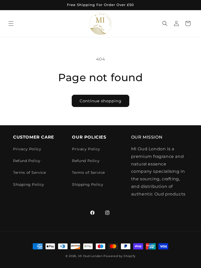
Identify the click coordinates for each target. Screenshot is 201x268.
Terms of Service (29, 172)
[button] (11, 23)
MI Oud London (90, 256)
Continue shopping (100, 100)
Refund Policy (27, 160)
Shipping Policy (28, 184)
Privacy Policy (27, 149)
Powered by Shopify (119, 256)
